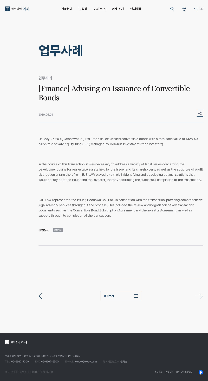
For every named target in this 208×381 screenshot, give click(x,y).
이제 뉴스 (99, 9)
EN (201, 8)
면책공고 (169, 372)
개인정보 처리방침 (184, 372)
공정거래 (58, 230)
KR (195, 8)
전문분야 (66, 9)
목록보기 (109, 296)
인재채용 (135, 9)
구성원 (83, 9)
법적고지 (158, 372)
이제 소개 (118, 9)
